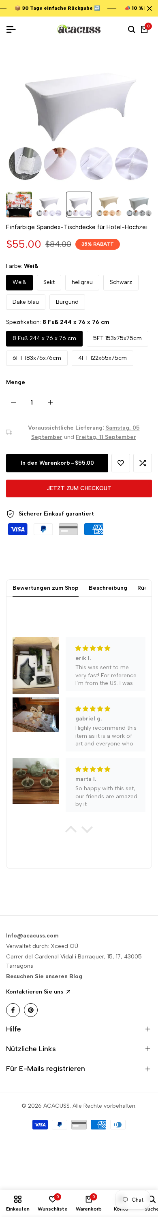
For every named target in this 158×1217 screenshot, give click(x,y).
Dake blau (26, 302)
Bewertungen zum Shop (46, 587)
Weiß (19, 282)
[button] (120, 463)
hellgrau (82, 282)
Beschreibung (108, 587)
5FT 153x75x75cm (117, 338)
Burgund (67, 302)
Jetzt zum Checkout (79, 488)
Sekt (49, 282)
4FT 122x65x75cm (102, 358)
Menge (15, 382)
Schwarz (121, 282)
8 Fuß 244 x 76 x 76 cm (44, 338)
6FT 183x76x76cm (37, 358)
